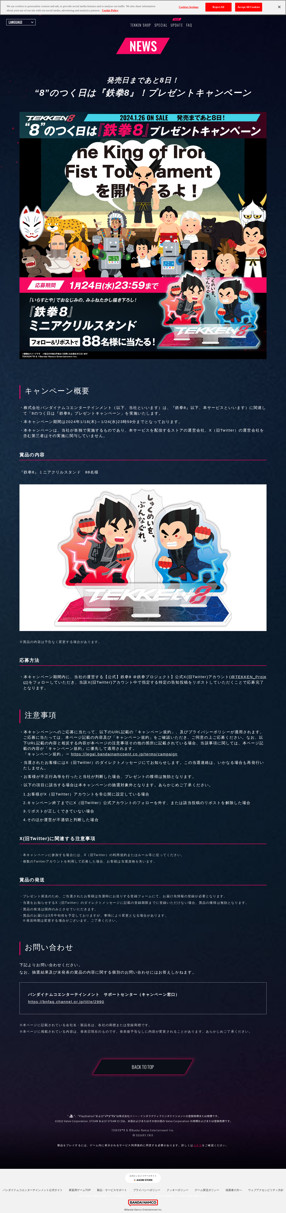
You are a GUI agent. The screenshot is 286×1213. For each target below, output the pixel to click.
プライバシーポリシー (146, 1190)
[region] (143, 7)
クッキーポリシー (177, 1190)
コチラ (197, 1145)
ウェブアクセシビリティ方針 (265, 1190)
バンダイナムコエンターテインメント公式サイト (33, 1190)
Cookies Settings (188, 7)
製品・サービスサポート (112, 1190)
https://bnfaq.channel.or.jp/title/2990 (66, 1002)
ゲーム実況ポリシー (207, 1190)
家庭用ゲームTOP (80, 1190)
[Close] (279, 7)
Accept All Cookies (248, 7)
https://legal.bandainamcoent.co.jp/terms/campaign (124, 754)
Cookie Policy (110, 10)
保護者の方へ (233, 1190)
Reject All (218, 7)
